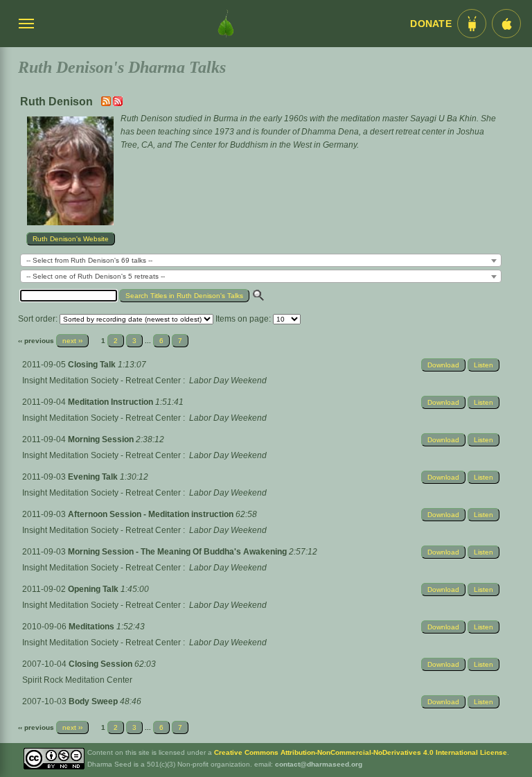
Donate (431, 24)
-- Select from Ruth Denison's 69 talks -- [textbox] (89, 260)
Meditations (92, 626)
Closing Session (101, 664)
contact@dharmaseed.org (318, 764)
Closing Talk (93, 364)
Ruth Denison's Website (71, 239)
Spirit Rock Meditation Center (77, 680)
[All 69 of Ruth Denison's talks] (118, 103)
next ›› (72, 340)
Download (443, 365)
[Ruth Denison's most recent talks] (107, 103)
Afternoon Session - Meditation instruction (152, 514)
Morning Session (102, 439)
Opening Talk (94, 589)
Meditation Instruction (111, 402)
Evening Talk (94, 477)
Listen (483, 365)
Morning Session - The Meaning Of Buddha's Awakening (178, 552)
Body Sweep (94, 701)
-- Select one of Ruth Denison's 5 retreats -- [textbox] (95, 276)
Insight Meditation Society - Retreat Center (101, 380)
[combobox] (261, 260)
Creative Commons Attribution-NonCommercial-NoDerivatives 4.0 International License (360, 752)
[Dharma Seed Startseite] (226, 23)
